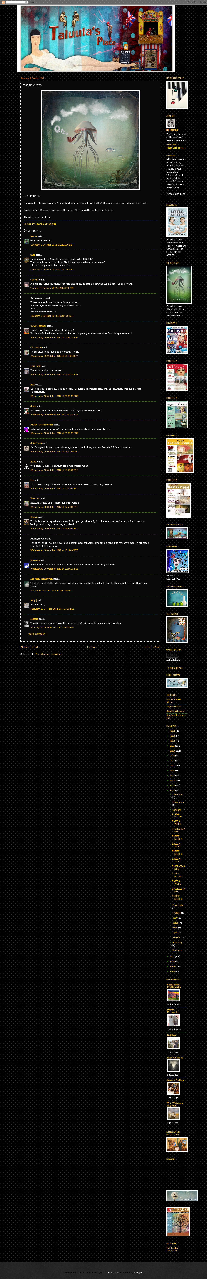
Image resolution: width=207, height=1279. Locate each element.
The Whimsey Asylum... (175, 1104)
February (177, 942)
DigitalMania (173, 706)
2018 (172, 761)
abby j (33, 600)
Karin (33, 236)
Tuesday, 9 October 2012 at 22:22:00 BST (52, 245)
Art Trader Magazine (172, 1250)
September (179, 905)
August (177, 913)
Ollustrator (113, 1272)
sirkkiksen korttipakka (174, 986)
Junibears (36, 443)
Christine (36, 347)
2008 (172, 971)
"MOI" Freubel (38, 326)
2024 (173, 731)
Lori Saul (35, 366)
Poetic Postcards (172, 1011)
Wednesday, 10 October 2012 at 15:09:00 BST (54, 528)
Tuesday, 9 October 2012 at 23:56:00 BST (52, 316)
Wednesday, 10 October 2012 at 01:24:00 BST (54, 374)
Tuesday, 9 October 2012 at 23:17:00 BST (52, 269)
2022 (172, 741)
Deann (34, 517)
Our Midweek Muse (174, 701)
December (178, 794)
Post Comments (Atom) (48, 654)
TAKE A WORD (176, 823)
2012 (172, 790)
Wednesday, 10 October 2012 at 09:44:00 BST (54, 451)
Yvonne (34, 498)
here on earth (175, 1057)
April (176, 933)
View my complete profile (176, 146)
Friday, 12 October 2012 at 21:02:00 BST (51, 590)
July (175, 918)
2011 (172, 956)
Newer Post (29, 647)
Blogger (138, 1272)
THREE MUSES (177, 815)
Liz (32, 480)
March (177, 938)
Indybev (171, 1035)
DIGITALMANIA (178, 830)
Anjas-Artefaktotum (41, 425)
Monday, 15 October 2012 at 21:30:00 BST (52, 627)
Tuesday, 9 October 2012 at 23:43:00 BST (52, 288)
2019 (172, 755)
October (177, 810)
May (175, 928)
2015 (172, 775)
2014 (173, 780)
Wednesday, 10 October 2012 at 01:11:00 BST (54, 356)
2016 (172, 770)
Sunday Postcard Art (175, 717)
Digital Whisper (175, 711)
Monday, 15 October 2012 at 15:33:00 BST (52, 609)
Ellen (33, 461)
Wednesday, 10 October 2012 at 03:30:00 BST (54, 396)
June (176, 923)
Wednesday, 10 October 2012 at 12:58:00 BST (54, 507)
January (178, 950)
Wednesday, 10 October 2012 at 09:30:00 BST (54, 433)
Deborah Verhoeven (41, 579)
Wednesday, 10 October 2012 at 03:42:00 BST (54, 415)
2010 (172, 961)
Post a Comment (36, 634)
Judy (33, 406)
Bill (32, 384)
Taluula (173, 130)
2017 (172, 766)
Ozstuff (34, 279)
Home (91, 647)
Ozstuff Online (175, 1080)
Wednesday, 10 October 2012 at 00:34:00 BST (54, 337)
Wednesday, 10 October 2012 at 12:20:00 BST (54, 488)
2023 (172, 736)
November (178, 802)
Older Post (152, 647)
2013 (172, 785)
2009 (172, 966)
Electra (34, 619)
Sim (32, 255)
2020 (172, 751)
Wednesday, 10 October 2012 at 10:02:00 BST (54, 470)
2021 (172, 746)
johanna (35, 560)
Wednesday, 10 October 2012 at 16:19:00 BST (54, 550)
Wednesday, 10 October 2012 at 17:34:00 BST (54, 569)
